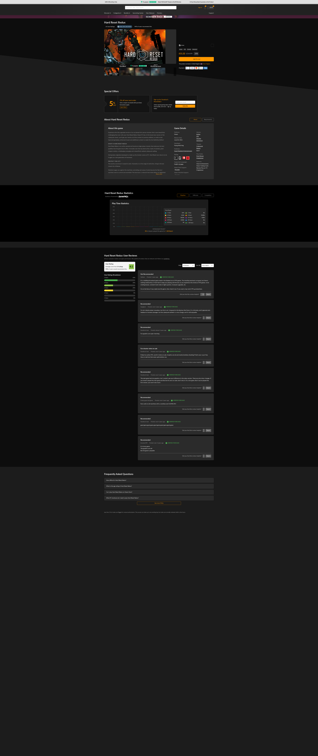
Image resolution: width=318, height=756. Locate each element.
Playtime (182, 195)
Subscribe (185, 106)
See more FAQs (159, 503)
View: (180, 265)
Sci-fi (197, 150)
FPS (185, 49)
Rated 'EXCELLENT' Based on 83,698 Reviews (169, 2)
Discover (107, 13)
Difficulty (195, 195)
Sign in (200, 7)
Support (211, 13)
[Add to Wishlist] (212, 45)
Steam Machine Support (181, 172)
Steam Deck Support (180, 167)
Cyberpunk (199, 146)
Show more (159, 174)
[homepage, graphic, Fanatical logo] (113, 8)
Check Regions (206, 64)
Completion (208, 195)
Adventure (194, 49)
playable (177, 169)
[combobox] (161, 7)
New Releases (150, 13)
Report (208, 294)
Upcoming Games (138, 13)
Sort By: (198, 265)
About (195, 119)
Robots (198, 148)
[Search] (174, 7)
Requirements (208, 119)
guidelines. (167, 258)
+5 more (181, 164)
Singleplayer (199, 158)
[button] (110, 2)
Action (180, 49)
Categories (116, 13)
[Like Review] (204, 317)
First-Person (200, 156)
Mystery (159, 13)
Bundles (126, 13)
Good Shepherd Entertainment (183, 151)
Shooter (189, 49)
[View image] (127, 72)
